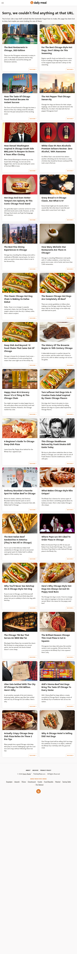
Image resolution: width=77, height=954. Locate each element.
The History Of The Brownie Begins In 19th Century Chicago (57, 347)
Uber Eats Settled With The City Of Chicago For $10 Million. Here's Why (19, 687)
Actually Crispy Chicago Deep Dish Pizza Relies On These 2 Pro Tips (18, 736)
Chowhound (32, 782)
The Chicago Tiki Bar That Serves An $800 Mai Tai (16, 636)
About (28, 770)
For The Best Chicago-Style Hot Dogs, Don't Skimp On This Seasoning (57, 50)
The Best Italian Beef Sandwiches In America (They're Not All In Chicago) (18, 539)
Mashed (57, 782)
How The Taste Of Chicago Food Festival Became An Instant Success (17, 99)
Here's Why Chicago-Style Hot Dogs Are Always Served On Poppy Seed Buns (56, 589)
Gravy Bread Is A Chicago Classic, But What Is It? (54, 199)
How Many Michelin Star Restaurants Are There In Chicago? (54, 249)
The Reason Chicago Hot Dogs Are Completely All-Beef (56, 298)
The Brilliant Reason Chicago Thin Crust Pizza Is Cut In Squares (56, 638)
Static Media (27, 774)
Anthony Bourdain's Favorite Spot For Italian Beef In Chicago (19, 492)
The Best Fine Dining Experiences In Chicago (15, 248)
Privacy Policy (45, 770)
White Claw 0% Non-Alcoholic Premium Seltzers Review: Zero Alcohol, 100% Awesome (57, 148)
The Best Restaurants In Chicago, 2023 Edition (16, 49)
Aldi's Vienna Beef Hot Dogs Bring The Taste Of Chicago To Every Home (56, 687)
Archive (35, 770)
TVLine (24, 782)
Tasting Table (66, 782)
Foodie (40, 782)
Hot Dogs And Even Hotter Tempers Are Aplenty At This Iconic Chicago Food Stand (18, 200)
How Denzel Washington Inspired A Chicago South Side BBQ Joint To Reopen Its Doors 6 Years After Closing (19, 150)
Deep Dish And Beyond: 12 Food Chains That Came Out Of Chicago (19, 348)
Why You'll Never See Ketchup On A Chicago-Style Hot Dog (19, 587)
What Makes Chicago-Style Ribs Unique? (57, 492)
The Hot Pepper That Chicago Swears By (56, 98)
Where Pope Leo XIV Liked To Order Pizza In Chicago (56, 538)
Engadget (9, 782)
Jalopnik (17, 782)
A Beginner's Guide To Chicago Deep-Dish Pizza (19, 443)
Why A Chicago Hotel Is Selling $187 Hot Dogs (57, 735)
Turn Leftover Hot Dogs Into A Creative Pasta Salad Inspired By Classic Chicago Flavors (56, 395)
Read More (32, 69)
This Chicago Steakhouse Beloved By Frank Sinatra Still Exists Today (56, 444)
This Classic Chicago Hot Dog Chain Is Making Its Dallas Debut (18, 299)
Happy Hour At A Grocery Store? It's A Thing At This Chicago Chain (16, 395)
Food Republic (48, 782)
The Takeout (39, 785)
